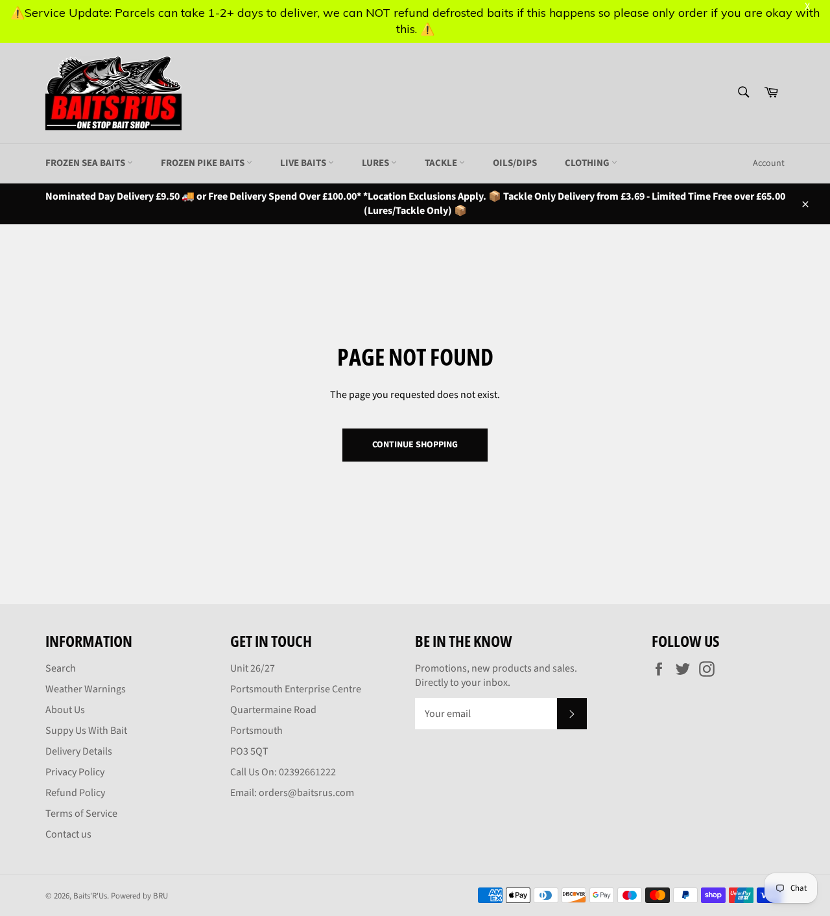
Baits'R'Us (90, 896)
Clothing (588, 163)
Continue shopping (415, 444)
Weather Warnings (85, 689)
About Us (65, 710)
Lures (376, 163)
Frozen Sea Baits (86, 163)
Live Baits (304, 163)
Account (769, 163)
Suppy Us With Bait (86, 730)
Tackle (442, 163)
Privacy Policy (74, 772)
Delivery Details (78, 751)
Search (60, 668)
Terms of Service (81, 813)
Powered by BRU (139, 896)
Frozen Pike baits (203, 163)
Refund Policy (75, 793)
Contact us (68, 834)
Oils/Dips (515, 163)
